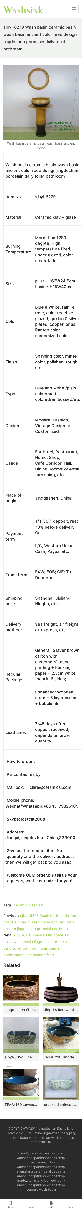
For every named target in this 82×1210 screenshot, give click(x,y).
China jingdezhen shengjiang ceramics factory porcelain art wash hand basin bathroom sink (41, 1137)
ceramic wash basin (41, 1189)
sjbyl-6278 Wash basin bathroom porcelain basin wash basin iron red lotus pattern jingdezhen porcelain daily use (40, 922)
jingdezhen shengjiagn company (41, 1180)
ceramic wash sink (29, 905)
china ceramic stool (41, 1162)
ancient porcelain (51, 1153)
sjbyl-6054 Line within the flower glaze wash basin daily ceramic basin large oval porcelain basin (21, 1057)
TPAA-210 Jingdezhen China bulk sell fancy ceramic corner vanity (60, 1057)
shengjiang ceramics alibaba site (41, 1171)
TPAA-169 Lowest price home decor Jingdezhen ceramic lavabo (21, 1104)
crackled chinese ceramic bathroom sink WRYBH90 (60, 1104)
